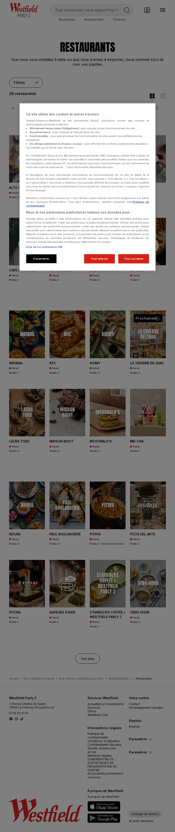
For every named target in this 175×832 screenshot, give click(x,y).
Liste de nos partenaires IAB (44, 246)
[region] (87, 187)
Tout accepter (133, 258)
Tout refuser (99, 258)
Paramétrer (41, 258)
